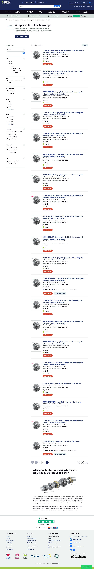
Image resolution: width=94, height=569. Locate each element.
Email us (50, 538)
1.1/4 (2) (11, 119)
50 (82, 462)
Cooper (10, 20)
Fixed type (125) (12, 163)
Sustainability (9, 544)
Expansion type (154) (13, 160)
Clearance (9, 145)
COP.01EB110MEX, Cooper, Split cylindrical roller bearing (62, 383)
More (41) (11, 109)
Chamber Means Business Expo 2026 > (79, 536)
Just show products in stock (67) (15, 81)
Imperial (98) (12, 93)
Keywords (9, 49)
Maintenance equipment (65, 12)
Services (83, 6)
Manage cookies (55, 563)
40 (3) (10, 106)
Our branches (9, 542)
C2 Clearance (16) (13, 147)
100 (86, 462)
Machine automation (51, 12)
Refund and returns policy (54, 545)
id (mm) (8, 99)
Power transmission (17, 12)
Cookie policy (48, 563)
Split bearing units (30, 20)
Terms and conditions (53, 544)
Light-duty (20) (12, 139)
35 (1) (10, 104)
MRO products (85, 12)
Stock (8, 78)
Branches (89, 6)
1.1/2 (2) (11, 121)
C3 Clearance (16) (13, 150)
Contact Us (77, 6)
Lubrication (77, 11)
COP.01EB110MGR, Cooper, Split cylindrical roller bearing (62, 402)
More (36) (11, 124)
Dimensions (40, 2)
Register (77, 2)
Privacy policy (42, 563)
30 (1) (10, 102)
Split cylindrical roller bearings (17, 71)
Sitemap (37, 563)
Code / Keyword (29, 2)
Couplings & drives (30, 12)
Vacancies (8, 547)
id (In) (7, 114)
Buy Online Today (22, 36)
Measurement (10, 88)
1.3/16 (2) (11, 116)
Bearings (8, 11)
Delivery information (53, 547)
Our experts (8, 545)
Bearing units (22, 20)
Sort (85, 45)
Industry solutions (10, 540)
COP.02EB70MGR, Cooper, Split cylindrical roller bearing (61, 441)
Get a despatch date (60, 293)
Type (7, 158)
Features (8, 129)
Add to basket (47, 64)
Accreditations (9, 549)
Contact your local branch (54, 540)
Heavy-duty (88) (12, 134)
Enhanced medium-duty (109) (16, 131)
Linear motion (40, 12)
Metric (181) (11, 91)
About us (8, 536)
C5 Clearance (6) (12, 152)
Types (7, 58)
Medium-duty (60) (13, 136)
